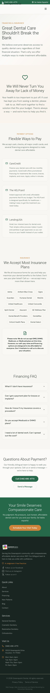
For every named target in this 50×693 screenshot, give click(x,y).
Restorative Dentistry (10, 629)
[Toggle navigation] (45, 9)
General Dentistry (9, 621)
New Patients (7, 600)
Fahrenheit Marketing (25, 689)
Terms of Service (31, 682)
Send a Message (25, 486)
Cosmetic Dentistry (9, 625)
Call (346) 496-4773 (25, 479)
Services (5, 591)
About (4, 587)
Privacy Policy (17, 682)
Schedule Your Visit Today (25, 528)
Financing (5, 595)
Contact (5, 608)
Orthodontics (7, 633)
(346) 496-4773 (11, 646)
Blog (3, 604)
